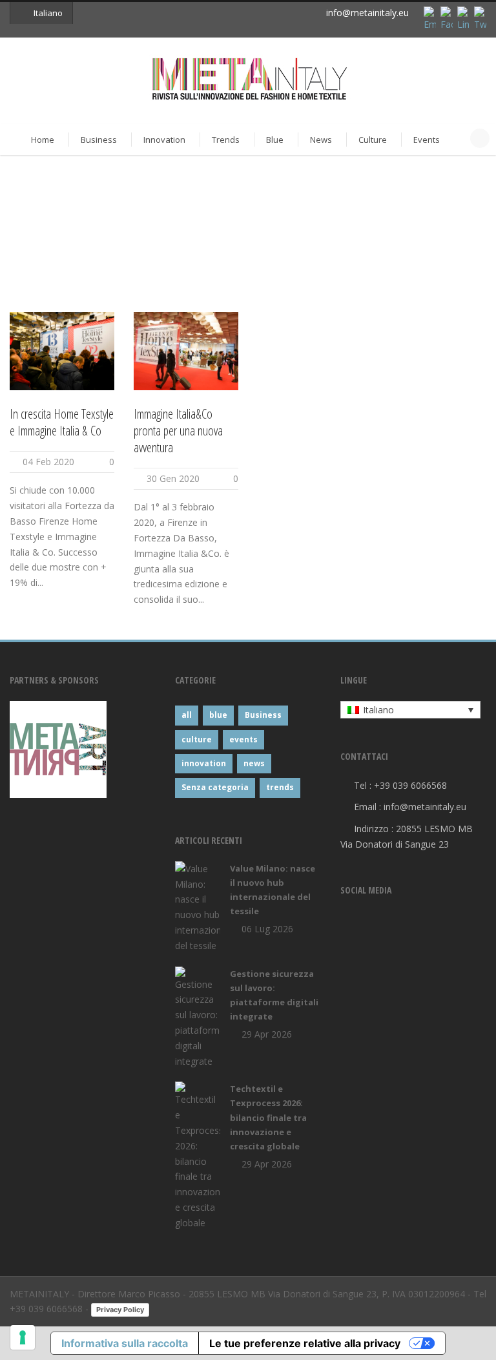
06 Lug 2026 (267, 929)
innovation (203, 763)
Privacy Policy (120, 1309)
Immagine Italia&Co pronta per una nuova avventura (178, 430)
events (243, 739)
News (321, 139)
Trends (226, 139)
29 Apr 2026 (267, 1034)
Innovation (164, 139)
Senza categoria (215, 787)
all (186, 714)
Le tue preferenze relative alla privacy (304, 1343)
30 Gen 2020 (173, 478)
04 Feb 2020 (48, 461)
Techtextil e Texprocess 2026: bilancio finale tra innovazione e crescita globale (268, 1117)
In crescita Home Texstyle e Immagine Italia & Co (62, 422)
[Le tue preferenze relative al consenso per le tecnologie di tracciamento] (22, 1337)
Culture (372, 139)
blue (218, 714)
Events (426, 139)
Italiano (48, 13)
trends (280, 787)
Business (99, 139)
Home (42, 139)
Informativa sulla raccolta (124, 1343)
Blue (275, 139)
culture (196, 739)
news (254, 763)
